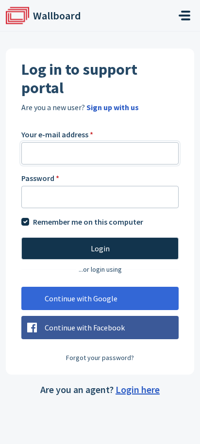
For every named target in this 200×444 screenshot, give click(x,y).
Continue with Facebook (85, 327)
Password (40, 178)
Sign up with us (112, 107)
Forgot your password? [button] (100, 357)
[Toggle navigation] (184, 15)
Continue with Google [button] (81, 298)
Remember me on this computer (88, 222)
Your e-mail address (57, 134)
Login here (138, 389)
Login (100, 248)
